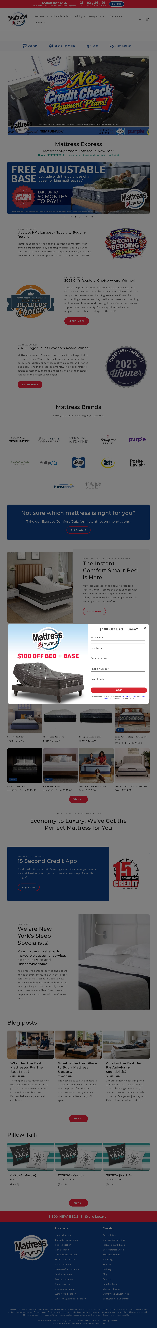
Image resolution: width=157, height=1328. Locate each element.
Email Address (99, 658)
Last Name (97, 648)
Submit (119, 690)
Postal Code (98, 679)
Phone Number (100, 668)
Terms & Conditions (129, 696)
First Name (97, 637)
